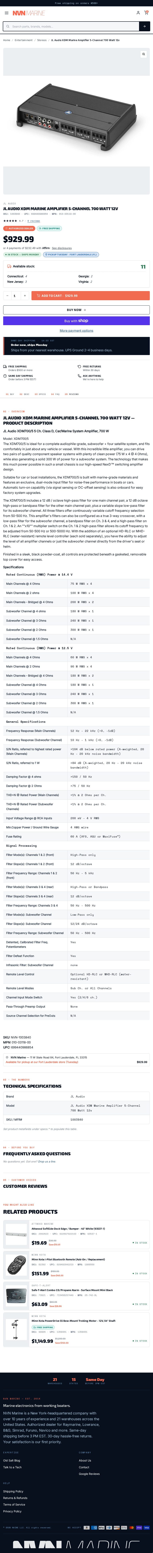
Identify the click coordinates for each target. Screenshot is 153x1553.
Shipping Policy (13, 1491)
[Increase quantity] (25, 295)
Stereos (42, 40)
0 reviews (33, 220)
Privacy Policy (12, 1511)
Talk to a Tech (12, 1467)
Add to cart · (60, 295)
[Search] (144, 26)
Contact (84, 1467)
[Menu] (6, 13)
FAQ (55, 394)
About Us (85, 1460)
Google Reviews (89, 1473)
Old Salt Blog (11, 1460)
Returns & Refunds (15, 1498)
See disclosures (62, 248)
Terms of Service (14, 1504)
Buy (10, 394)
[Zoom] (143, 54)
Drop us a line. (47, 1161)
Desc (24, 394)
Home (6, 40)
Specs (40, 394)
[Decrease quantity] (7, 295)
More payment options (76, 331)
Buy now (74, 310)
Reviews (71, 394)
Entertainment (23, 40)
